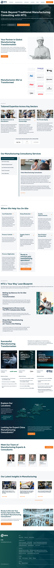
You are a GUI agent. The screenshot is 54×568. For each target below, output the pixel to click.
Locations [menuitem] (32, 2)
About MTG (4, 56)
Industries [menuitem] (11, 2)
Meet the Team (49, 447)
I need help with (4, 24)
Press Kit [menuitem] (26, 537)
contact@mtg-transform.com (6, 542)
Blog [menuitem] (19, 563)
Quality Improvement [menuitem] (23, 545)
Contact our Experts (6, 523)
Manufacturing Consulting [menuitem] (23, 550)
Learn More (23, 192)
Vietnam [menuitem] (34, 558)
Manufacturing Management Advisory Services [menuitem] (38, 550)
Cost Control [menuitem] (37, 545)
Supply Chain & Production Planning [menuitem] (25, 543)
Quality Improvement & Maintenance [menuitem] (40, 543)
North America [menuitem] (25, 558)
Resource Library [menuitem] (25, 563)
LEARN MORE (31, 433)
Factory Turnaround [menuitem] (22, 542)
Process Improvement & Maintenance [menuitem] (40, 542)
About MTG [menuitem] (21, 537)
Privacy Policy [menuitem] (31, 537)
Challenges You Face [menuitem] (18, 2)
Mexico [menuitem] (30, 558)
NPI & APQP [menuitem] (29, 542)
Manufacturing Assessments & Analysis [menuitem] (26, 551)
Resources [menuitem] (42, 2)
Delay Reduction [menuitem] (31, 545)
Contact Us (50, 2)
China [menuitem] (20, 558)
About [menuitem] (37, 2)
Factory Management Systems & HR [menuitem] (40, 551)
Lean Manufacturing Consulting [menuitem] (33, 553)
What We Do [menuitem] (26, 2)
